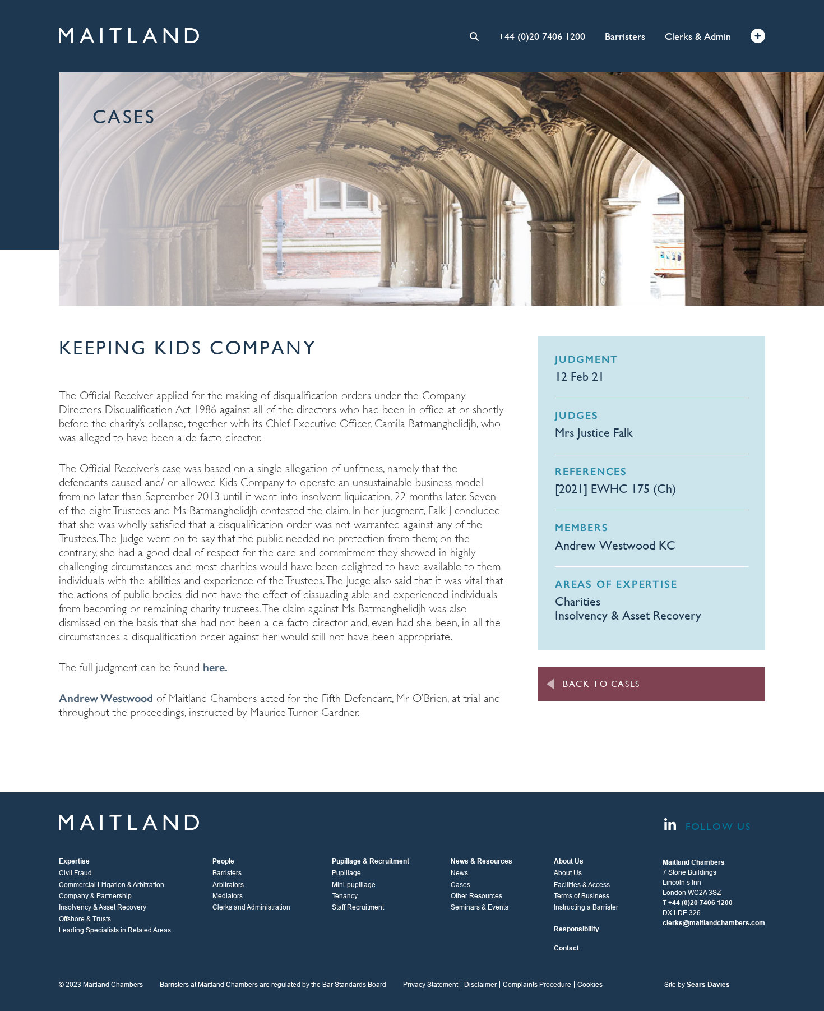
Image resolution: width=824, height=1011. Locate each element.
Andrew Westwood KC (615, 545)
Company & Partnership (95, 896)
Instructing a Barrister (586, 907)
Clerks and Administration (251, 907)
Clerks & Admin (698, 36)
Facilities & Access (582, 885)
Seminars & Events (479, 907)
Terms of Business (581, 896)
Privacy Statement (430, 985)
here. (215, 667)
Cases (460, 885)
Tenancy (345, 896)
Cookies (590, 985)
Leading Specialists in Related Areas (115, 930)
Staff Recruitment (358, 907)
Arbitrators (228, 885)
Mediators (227, 896)
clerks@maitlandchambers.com (714, 923)
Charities (577, 601)
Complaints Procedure (537, 985)
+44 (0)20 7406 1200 (541, 36)
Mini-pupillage (354, 885)
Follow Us (716, 826)
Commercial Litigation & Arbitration (111, 885)
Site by (697, 985)
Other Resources (476, 896)
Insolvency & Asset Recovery (628, 615)
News (459, 873)
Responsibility (576, 929)
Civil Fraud (75, 873)
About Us (568, 873)
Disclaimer (480, 985)
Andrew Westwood (106, 698)
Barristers (625, 36)
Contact (566, 948)
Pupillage (346, 873)
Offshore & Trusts (85, 919)
